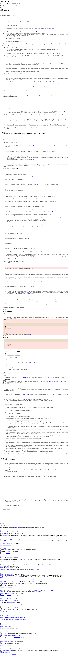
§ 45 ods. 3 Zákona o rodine (4, 622)
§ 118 (1, 551)
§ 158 (1, 590)
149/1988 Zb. (8, 590)
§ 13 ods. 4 (2, 575)
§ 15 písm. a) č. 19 (54, 394)
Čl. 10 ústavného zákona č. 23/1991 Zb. (6, 650)
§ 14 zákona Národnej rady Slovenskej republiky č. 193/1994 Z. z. (10, 635)
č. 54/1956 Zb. (5, 535)
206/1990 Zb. (22, 549)
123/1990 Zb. (42, 576)
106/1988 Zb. (22, 499)
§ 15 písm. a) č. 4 (23, 394)
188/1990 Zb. (11, 530)
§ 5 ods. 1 (1, 533)
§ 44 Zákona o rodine (3, 624)
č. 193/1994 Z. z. (20, 559)
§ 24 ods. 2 (2, 595)
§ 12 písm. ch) (2, 583)
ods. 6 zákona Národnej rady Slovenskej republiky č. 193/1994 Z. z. (17, 619)
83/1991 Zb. (18, 583)
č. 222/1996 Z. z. (17, 527)
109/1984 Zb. (3, 530)
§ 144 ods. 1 (2, 648)
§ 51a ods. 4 (10, 564)
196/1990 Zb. (37, 569)
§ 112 (1, 574)
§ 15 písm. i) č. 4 (32, 362)
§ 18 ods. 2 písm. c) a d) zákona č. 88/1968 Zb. (7, 593)
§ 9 (27, 124)
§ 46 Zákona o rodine (3, 611)
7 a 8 (36, 362)
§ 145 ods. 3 (5, 574)
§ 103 (17, 581)
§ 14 (7, 531)
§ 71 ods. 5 (2, 602)
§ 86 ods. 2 (2, 598)
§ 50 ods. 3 (10, 575)
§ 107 (1, 631)
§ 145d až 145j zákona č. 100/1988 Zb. (10, 546)
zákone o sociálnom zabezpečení (34, 145)
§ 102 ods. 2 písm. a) (3, 641)
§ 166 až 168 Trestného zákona (5, 652)
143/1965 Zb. (18, 580)
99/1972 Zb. (34, 633)
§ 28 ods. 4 (6, 575)
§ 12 (1, 566)
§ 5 (0, 557)
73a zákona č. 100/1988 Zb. (7, 545)
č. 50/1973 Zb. (8, 561)
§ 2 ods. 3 (44, 206)
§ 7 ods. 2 (1, 645)
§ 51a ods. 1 (14, 581)
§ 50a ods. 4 (6, 581)
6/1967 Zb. (10, 576)
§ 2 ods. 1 (1, 546)
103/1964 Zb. (7, 567)
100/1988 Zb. (8, 551)
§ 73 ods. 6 (2, 605)
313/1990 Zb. (53, 590)
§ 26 (1, 567)
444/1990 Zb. (14, 654)
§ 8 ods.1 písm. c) (3, 531)
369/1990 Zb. (17, 533)
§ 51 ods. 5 (5, 564)
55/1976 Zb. (16, 588)
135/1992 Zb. (14, 609)
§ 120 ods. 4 (2, 587)
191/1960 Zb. (2, 576)
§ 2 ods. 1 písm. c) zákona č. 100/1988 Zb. (7, 539)
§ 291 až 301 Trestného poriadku (5, 626)
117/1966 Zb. (5, 633)
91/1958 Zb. (18, 575)
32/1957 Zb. (5, 585)
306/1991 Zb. (24, 546)
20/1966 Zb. (9, 569)
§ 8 (36, 426)
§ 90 (1, 628)
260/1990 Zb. (44, 590)
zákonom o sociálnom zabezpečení (21, 377)
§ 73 (1, 545)
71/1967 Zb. (5, 643)
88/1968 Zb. (7, 566)
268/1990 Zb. (40, 591)
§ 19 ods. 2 (2, 569)
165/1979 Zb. (26, 564)
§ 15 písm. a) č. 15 (30, 292)
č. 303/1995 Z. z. (17, 637)
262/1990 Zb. (2, 577)
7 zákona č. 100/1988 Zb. (6, 543)
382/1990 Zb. (13, 531)
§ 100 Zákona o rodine (4, 614)
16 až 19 (27, 394)
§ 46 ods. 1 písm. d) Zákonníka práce (13, 600)
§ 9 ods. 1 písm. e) (3, 604)
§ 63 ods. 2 (2, 580)
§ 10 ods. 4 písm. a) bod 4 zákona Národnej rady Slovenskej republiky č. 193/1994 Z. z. (14, 617)
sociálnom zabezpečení (50, 28)
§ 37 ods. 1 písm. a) (3, 600)
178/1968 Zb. (19, 576)
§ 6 (0, 543)
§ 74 (1, 615)
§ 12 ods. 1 (2, 572)
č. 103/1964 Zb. (5, 540)
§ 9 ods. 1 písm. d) (3, 619)
